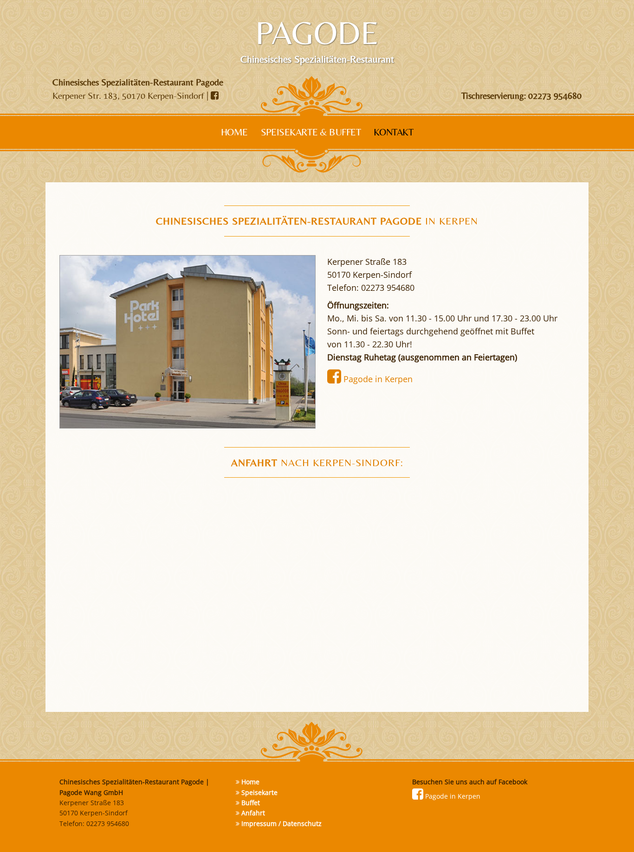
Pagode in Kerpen (377, 378)
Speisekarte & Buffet (311, 132)
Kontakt (393, 132)
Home (234, 132)
